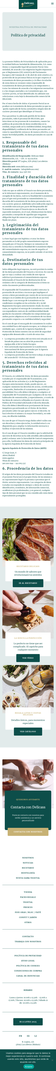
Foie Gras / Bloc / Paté (28, 912)
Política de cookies (28, 966)
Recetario (28, 868)
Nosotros (28, 858)
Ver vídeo (28, 658)
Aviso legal (28, 961)
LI (35, 1036)
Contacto (28, 936)
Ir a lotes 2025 (28, 1022)
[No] (52, 1060)
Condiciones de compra (28, 971)
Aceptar (29, 1066)
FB (20, 1036)
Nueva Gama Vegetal (28, 878)
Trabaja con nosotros (28, 941)
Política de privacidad (28, 956)
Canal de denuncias (28, 976)
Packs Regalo (28, 897)
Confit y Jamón (28, 917)
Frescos (28, 907)
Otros (28, 922)
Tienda (28, 892)
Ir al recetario (28, 583)
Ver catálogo (28, 731)
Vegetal (28, 902)
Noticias (28, 863)
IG (28, 1036)
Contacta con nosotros (28, 832)
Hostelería (28, 873)
